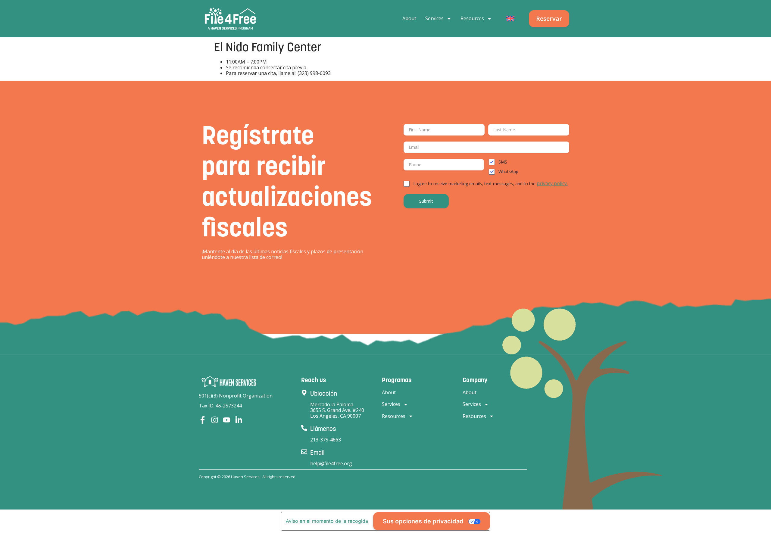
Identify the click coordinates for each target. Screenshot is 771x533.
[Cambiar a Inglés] (510, 18)
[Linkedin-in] (238, 420)
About (409, 18)
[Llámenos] (304, 428)
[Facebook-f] (202, 420)
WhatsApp (508, 171)
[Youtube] (226, 420)
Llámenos (323, 429)
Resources (472, 18)
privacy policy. (552, 183)
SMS (502, 162)
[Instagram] (214, 420)
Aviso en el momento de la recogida (327, 521)
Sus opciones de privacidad (423, 521)
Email (317, 452)
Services (434, 18)
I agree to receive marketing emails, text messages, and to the (490, 184)
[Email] (304, 452)
